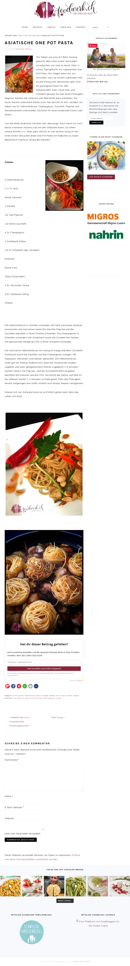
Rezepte (76, 695)
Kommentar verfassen (23, 49)
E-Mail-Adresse (14, 807)
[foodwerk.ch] (65, 19)
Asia (14, 698)
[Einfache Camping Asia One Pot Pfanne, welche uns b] (10, 886)
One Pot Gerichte (18, 695)
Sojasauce (51, 698)
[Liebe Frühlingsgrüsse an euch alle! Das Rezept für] (76, 886)
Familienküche (30, 695)
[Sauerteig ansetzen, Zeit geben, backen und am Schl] (54, 886)
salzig (45, 698)
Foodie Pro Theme (82, 961)
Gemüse (27, 698)
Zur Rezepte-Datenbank (101, 177)
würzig (58, 698)
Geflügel (52, 695)
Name (9, 796)
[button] (7, 686)
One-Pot (34, 698)
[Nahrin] (106, 234)
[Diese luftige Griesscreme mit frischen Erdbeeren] (32, 886)
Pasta (40, 698)
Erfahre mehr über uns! (97, 81)
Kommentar (12, 759)
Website (9, 818)
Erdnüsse (20, 698)
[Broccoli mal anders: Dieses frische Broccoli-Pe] (97, 886)
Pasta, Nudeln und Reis (64, 695)
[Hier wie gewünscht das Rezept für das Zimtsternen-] (119, 886)
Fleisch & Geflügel (42, 695)
